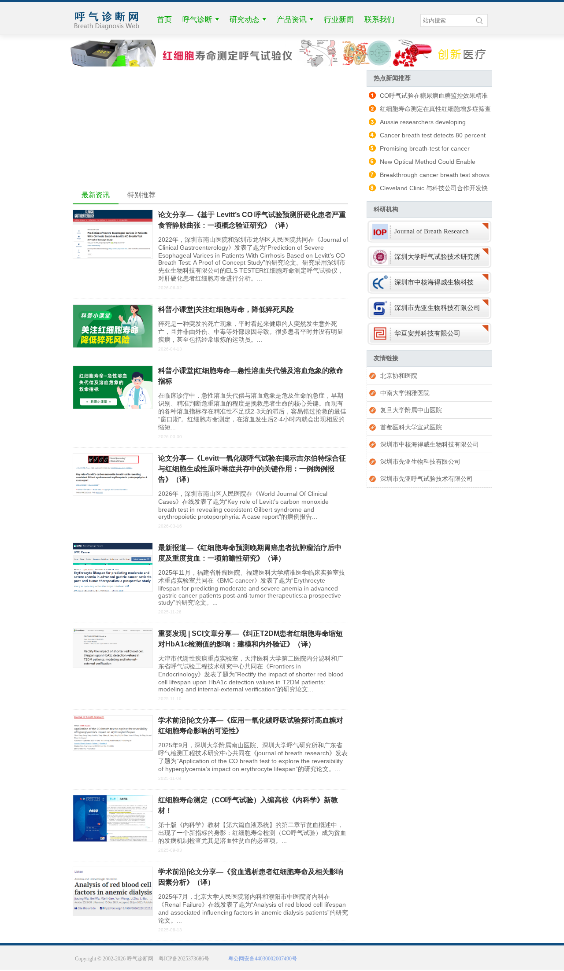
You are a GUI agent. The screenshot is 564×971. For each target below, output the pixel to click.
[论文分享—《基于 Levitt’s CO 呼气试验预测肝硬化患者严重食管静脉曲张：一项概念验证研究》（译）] (112, 257)
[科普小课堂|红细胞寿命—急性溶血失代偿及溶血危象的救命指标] (112, 407)
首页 (164, 19)
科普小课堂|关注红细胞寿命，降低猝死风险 (226, 309)
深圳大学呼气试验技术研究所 (437, 256)
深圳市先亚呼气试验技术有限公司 (426, 478)
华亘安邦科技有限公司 (427, 333)
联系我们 (379, 19)
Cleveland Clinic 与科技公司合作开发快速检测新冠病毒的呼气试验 (427, 190)
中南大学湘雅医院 (405, 392)
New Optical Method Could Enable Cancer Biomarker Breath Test (421, 163)
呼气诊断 (197, 19)
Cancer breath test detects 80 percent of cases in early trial (426, 137)
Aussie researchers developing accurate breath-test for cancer (416, 123)
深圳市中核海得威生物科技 (434, 282)
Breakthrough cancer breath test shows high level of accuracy (428, 176)
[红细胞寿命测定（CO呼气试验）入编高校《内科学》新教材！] (112, 840)
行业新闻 (339, 19)
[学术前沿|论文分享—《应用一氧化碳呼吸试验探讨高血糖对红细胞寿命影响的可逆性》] (112, 749)
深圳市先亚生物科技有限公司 (437, 307)
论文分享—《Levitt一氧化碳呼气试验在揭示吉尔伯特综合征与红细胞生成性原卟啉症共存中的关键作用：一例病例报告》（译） (252, 468)
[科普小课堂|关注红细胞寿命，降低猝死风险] (112, 346)
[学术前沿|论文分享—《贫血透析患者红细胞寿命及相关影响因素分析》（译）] (112, 914)
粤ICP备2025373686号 (184, 959)
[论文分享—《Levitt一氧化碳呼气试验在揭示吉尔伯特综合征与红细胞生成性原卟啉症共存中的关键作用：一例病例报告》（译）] (112, 494)
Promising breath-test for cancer (425, 148)
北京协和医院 (398, 375)
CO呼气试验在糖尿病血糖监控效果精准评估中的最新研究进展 (427, 97)
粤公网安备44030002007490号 (261, 959)
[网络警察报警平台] (435, 963)
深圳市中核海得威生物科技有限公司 (429, 444)
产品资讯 (292, 19)
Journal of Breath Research (431, 231)
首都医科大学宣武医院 (411, 427)
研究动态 (245, 19)
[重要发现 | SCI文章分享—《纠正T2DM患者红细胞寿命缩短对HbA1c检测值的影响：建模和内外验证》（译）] (112, 666)
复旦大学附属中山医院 (411, 410)
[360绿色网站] (396, 963)
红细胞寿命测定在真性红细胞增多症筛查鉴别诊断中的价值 (429, 110)
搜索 (481, 20)
